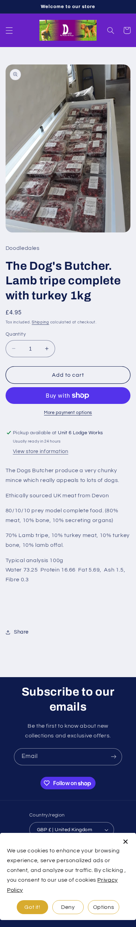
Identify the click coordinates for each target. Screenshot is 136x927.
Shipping (40, 322)
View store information (40, 451)
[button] (9, 30)
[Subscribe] (114, 756)
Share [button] (21, 632)
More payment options (68, 413)
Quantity (16, 334)
